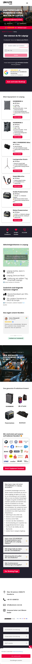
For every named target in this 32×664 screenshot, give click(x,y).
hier (24, 302)
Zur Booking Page (11, 571)
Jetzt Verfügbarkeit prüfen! (13, 19)
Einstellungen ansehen (16, 660)
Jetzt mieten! (17, 117)
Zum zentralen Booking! (16, 82)
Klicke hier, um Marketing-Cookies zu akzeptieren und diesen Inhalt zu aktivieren (16, 257)
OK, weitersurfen (16, 656)
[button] (16, 27)
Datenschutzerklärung (18, 651)
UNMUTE (5, 31)
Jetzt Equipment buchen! (14, 468)
